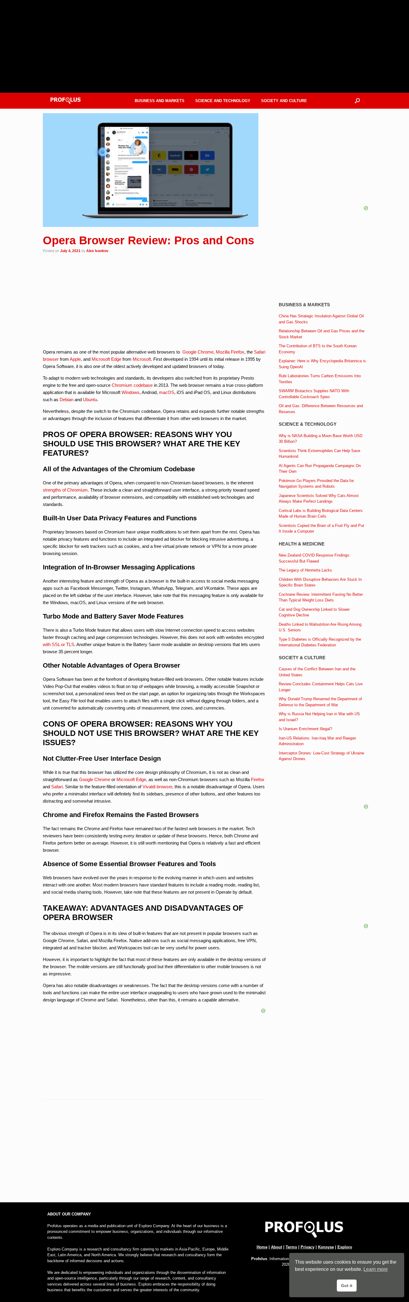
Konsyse (326, 1247)
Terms (291, 1247)
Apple (75, 359)
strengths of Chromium (65, 489)
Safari (57, 786)
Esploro (344, 1247)
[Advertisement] (154, 1153)
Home (262, 1247)
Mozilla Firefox (230, 351)
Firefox (257, 779)
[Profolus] (65, 101)
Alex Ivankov (97, 251)
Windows (131, 392)
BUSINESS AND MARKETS (159, 100)
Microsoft (142, 359)
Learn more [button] (375, 1269)
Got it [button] (346, 1285)
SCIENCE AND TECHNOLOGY (222, 100)
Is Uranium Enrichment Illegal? (305, 729)
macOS (166, 392)
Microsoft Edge (106, 359)
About (276, 1247)
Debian (66, 399)
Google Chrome (197, 351)
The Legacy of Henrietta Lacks (305, 570)
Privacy (307, 1247)
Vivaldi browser (157, 786)
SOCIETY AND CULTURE (284, 100)
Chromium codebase (132, 385)
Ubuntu (90, 399)
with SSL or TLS (58, 644)
